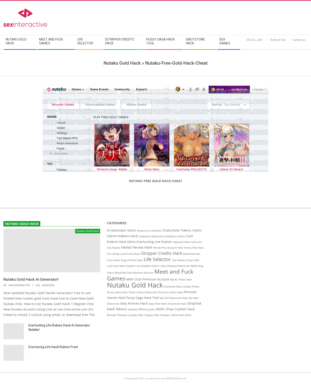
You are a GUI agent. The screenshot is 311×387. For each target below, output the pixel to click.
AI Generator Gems (121, 230)
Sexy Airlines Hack (134, 303)
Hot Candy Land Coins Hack (123, 253)
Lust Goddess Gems (146, 265)
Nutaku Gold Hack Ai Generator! (31, 279)
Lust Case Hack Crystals (120, 265)
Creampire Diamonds (151, 236)
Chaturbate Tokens (176, 230)
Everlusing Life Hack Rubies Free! (53, 347)
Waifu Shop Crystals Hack (175, 309)
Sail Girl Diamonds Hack (174, 298)
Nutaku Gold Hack (135, 285)
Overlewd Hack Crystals (177, 286)
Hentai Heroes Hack (136, 247)
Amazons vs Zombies (149, 230)
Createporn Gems (174, 236)
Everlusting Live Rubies (154, 242)
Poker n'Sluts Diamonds (143, 292)
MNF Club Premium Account (147, 279)
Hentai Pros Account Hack (168, 247)
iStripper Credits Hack (161, 253)
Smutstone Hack (176, 303)
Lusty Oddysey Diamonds (174, 265)
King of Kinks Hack (132, 260)
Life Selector (157, 259)
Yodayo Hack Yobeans (157, 315)
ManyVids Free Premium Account (134, 272)
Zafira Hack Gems (181, 315)
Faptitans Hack (181, 242)
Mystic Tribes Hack (181, 279)
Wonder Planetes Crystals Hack (125, 315)
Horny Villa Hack (194, 247)
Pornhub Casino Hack (170, 292)
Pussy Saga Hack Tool (142, 298)
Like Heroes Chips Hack (185, 260)
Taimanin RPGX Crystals (141, 309)
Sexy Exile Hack (157, 303)
